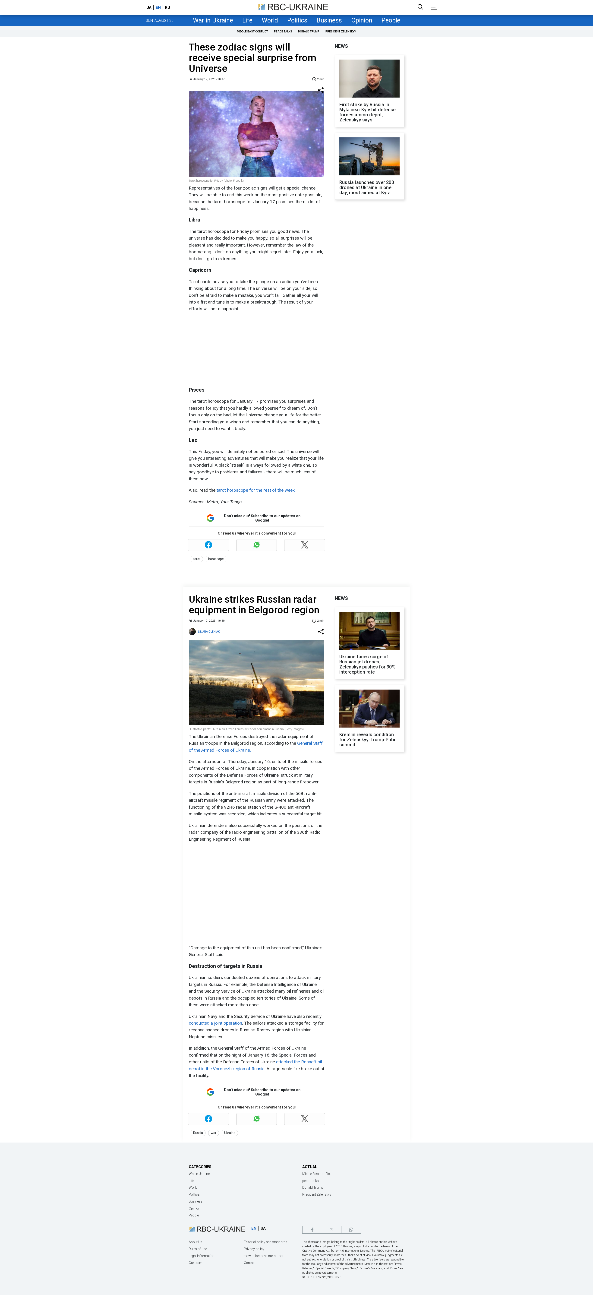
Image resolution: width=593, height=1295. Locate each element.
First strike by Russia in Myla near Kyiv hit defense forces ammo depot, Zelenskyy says (367, 112)
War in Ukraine (213, 20)
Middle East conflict (252, 31)
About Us (195, 1242)
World (270, 20)
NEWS (341, 46)
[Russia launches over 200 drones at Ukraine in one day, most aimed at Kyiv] (369, 156)
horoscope (216, 559)
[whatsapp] (351, 1230)
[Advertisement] (256, 349)
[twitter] (331, 1230)
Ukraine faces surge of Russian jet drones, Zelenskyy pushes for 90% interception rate (367, 664)
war (213, 1133)
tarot (196, 559)
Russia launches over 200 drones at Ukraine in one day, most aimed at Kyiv (366, 187)
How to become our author (264, 1256)
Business (329, 20)
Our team (195, 1263)
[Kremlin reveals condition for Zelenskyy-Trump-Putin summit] (369, 709)
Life (247, 20)
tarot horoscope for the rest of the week (256, 490)
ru (167, 7)
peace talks (283, 31)
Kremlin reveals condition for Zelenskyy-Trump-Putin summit (368, 739)
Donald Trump (308, 31)
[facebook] (312, 1230)
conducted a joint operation (215, 1023)
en (158, 7)
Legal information (201, 1256)
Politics (297, 20)
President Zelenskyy (340, 31)
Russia (198, 1133)
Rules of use (198, 1249)
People (391, 20)
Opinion (361, 20)
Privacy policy (254, 1249)
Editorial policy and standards (265, 1242)
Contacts (250, 1263)
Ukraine (229, 1133)
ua (148, 7)
